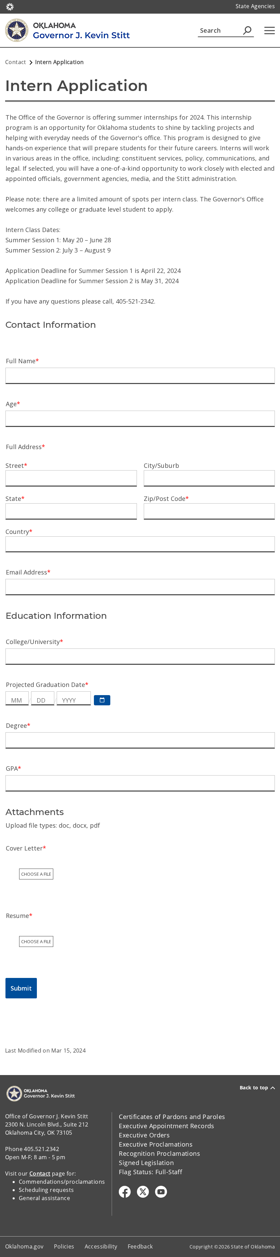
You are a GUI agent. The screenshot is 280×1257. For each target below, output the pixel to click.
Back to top (254, 1087)
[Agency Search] (247, 30)
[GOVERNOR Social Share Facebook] (125, 1192)
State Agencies (255, 6)
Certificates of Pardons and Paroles (172, 1117)
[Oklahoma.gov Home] (10, 6)
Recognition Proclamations (159, 1153)
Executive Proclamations (156, 1144)
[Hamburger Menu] (269, 30)
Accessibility (101, 1246)
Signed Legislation (146, 1163)
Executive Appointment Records (166, 1126)
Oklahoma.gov (24, 1246)
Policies (64, 1246)
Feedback (140, 1246)
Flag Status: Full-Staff (150, 1172)
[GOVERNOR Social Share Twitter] (143, 1192)
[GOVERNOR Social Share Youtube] (161, 1192)
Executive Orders (144, 1135)
